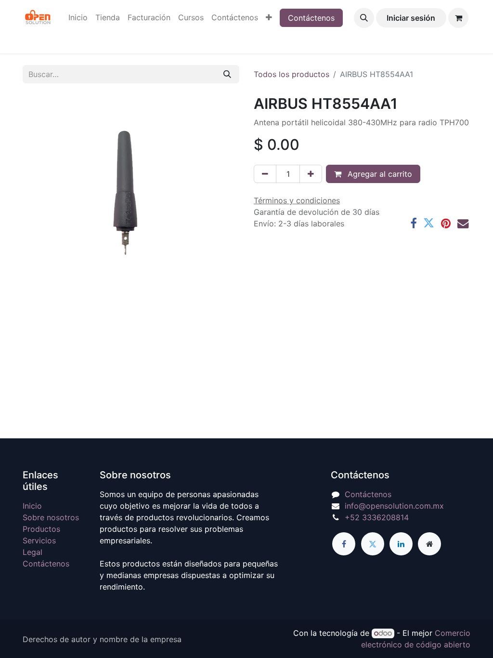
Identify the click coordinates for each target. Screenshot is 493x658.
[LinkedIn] (401, 543)
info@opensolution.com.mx (394, 506)
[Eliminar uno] (265, 174)
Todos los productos (291, 74)
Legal (32, 552)
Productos (41, 529)
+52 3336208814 (377, 517)
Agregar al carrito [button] (378, 174)
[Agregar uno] (310, 174)
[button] (364, 18)
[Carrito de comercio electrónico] (458, 18)
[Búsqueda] (227, 74)
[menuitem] (78, 17)
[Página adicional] (429, 543)
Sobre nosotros (51, 517)
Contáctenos (311, 18)
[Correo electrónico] (462, 223)
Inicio (32, 506)
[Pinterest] (446, 223)
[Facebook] (413, 223)
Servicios (39, 540)
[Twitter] (428, 223)
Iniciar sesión (411, 18)
